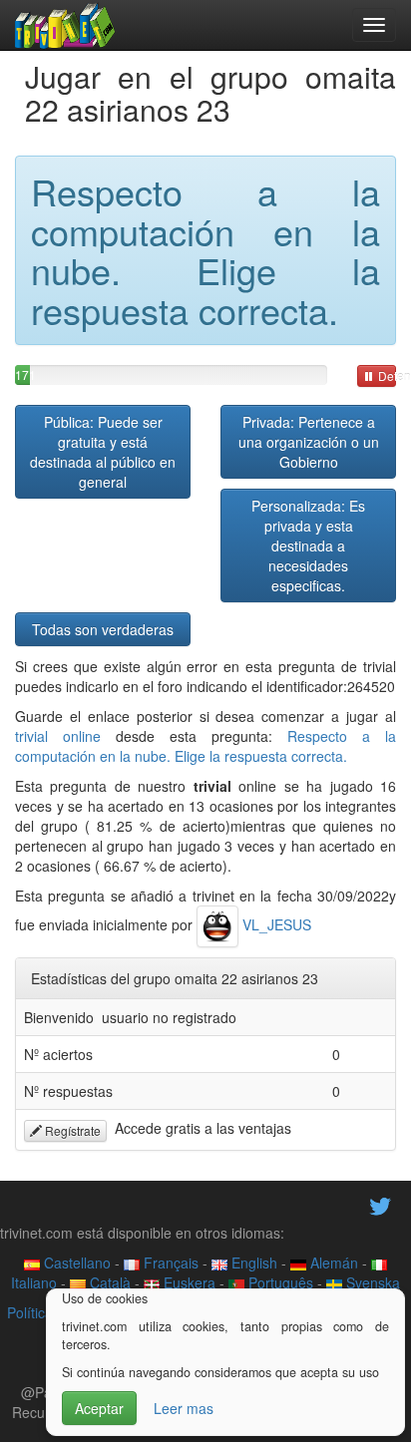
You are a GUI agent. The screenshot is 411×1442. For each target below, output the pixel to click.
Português (278, 1282)
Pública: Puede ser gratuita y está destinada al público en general (103, 452)
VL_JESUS (274, 924)
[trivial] (65, 25)
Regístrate (71, 1130)
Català (108, 1282)
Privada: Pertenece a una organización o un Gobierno (308, 442)
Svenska (371, 1282)
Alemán (332, 1262)
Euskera (187, 1282)
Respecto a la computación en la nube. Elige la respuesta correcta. (205, 746)
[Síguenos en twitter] (380, 1204)
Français (169, 1262)
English (252, 1262)
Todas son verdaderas (103, 629)
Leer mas (183, 1408)
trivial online (58, 736)
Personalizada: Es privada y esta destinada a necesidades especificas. (308, 545)
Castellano (75, 1262)
